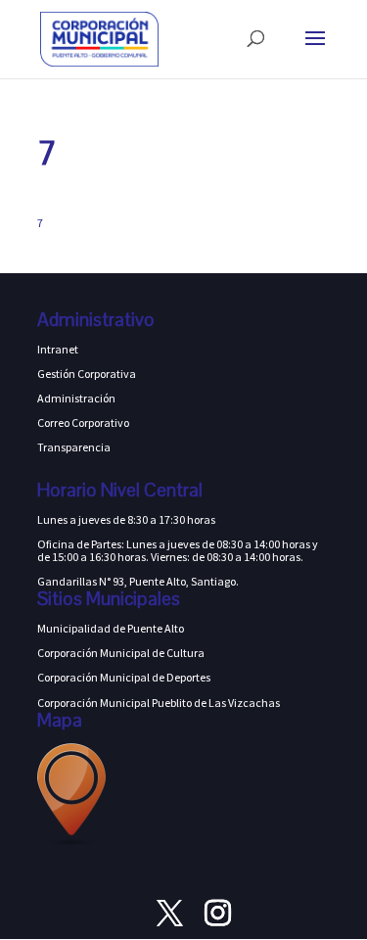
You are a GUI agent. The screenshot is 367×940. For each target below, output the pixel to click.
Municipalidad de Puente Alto (110, 628)
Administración (76, 398)
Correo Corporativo (83, 422)
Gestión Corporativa (86, 373)
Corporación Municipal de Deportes (123, 677)
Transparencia (74, 447)
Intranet (57, 349)
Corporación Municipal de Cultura (121, 652)
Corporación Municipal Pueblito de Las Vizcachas (158, 702)
